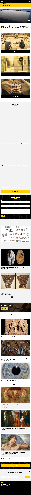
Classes (15, 51)
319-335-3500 (4, 488)
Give (15, 465)
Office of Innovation (3, 3)
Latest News (15, 223)
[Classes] (15, 41)
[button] (29, 1)
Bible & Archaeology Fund (15, 96)
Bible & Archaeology (5, 5)
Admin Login (4, 489)
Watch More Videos (15, 191)
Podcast (15, 74)
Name (1, 200)
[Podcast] (15, 64)
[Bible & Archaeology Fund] (15, 87)
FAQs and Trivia (15, 315)
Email (1, 204)
